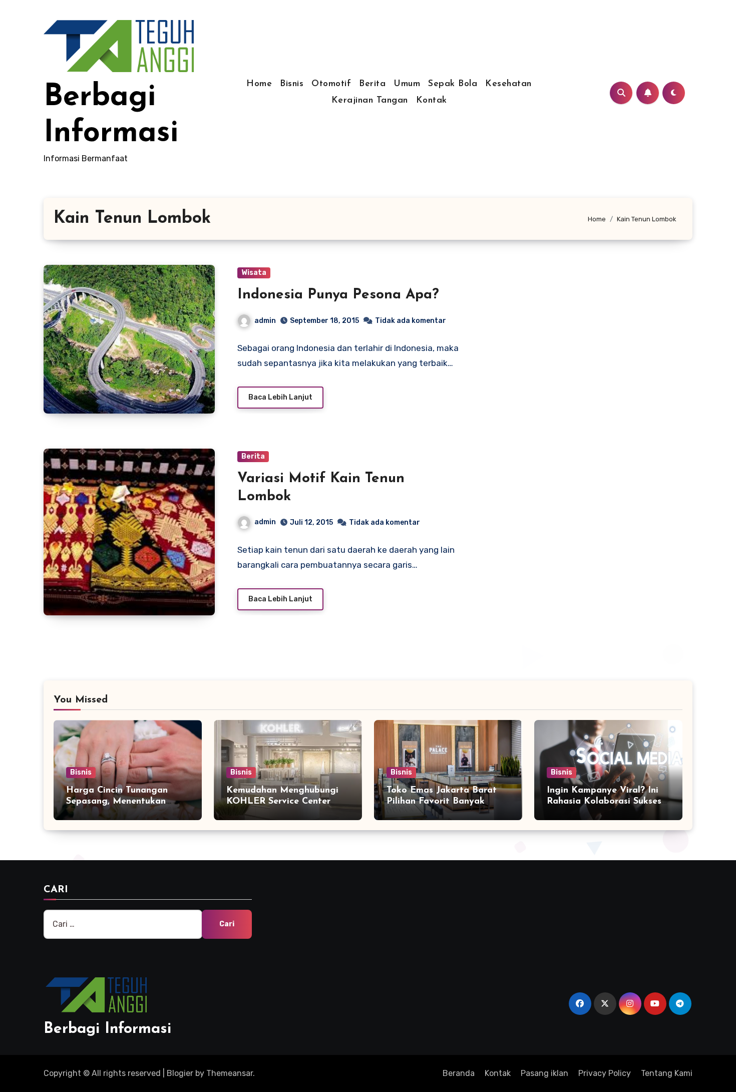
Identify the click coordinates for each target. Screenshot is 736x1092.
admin (265, 320)
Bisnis (291, 84)
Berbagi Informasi (107, 1029)
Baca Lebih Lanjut (280, 397)
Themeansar (229, 1073)
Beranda (459, 1073)
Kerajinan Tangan (369, 100)
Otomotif (331, 84)
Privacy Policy (604, 1073)
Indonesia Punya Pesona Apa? (338, 295)
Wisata (253, 272)
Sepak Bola (452, 84)
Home (259, 84)
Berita (372, 84)
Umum (407, 84)
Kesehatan (508, 84)
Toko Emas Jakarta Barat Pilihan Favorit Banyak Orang (442, 801)
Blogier (180, 1073)
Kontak (431, 100)
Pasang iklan (544, 1073)
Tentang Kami (666, 1073)
